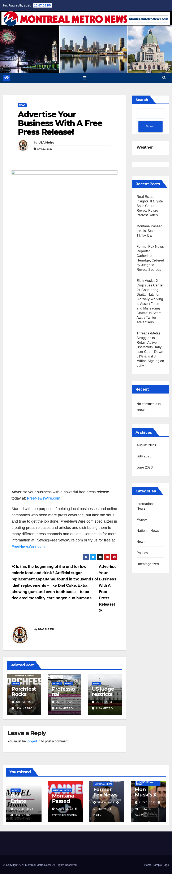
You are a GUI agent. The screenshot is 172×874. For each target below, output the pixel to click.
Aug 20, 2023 (23, 808)
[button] (164, 77)
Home (147, 864)
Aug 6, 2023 (105, 802)
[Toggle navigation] (84, 77)
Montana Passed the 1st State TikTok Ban (149, 230)
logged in (33, 741)
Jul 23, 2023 (24, 701)
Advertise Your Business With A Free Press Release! (60, 123)
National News (148, 530)
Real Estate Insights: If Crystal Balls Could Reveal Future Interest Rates (150, 206)
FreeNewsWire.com (43, 498)
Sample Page (160, 864)
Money (57, 683)
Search (142, 100)
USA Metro (46, 142)
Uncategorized (148, 564)
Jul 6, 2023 (104, 701)
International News (144, 783)
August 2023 (146, 445)
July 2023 (144, 456)
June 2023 (145, 467)
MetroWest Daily (102, 812)
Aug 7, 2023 (64, 808)
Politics (142, 553)
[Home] (6, 78)
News (22, 105)
